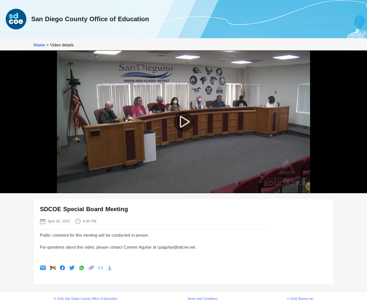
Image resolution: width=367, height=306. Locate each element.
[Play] (183, 122)
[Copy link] (91, 267)
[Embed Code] (100, 267)
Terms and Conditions (202, 299)
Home (39, 45)
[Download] (109, 267)
